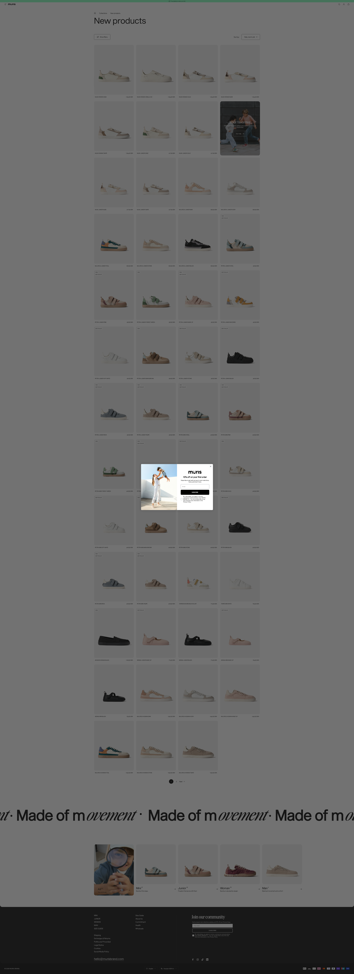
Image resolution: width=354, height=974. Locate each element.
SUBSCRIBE (195, 492)
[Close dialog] (210, 466)
